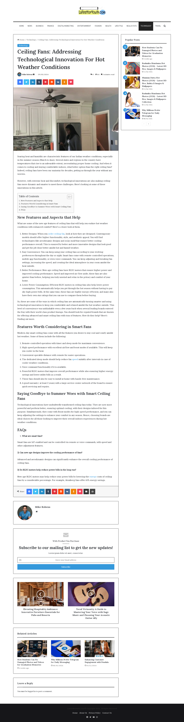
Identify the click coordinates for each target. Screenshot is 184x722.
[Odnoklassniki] (64, 82)
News (30, 26)
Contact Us (107, 713)
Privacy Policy (94, 713)
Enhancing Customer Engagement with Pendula (97, 660)
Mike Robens (27, 74)
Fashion (98, 26)
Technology (145, 26)
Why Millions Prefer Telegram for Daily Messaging (65, 660)
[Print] (92, 491)
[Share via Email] (86, 491)
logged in (32, 691)
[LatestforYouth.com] (92, 11)
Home (21, 26)
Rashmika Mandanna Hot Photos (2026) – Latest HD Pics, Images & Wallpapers (154, 66)
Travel (158, 26)
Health (108, 26)
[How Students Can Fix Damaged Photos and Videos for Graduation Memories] (32, 648)
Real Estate (132, 26)
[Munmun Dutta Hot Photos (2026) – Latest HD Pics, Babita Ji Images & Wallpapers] (132, 82)
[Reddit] (51, 82)
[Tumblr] (39, 82)
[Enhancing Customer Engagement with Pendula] (99, 648)
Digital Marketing (66, 26)
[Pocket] (70, 82)
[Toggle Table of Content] (68, 197)
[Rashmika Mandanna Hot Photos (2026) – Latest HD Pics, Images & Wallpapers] (132, 68)
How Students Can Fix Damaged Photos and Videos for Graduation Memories (30, 662)
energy (93, 476)
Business (40, 26)
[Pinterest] (45, 82)
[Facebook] (20, 82)
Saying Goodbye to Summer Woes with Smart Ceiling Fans (46, 207)
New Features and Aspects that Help (37, 200)
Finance (50, 26)
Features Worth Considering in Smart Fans (39, 204)
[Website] (36, 511)
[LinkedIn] (32, 82)
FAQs (23, 210)
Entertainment (84, 26)
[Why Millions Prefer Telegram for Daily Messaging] (66, 648)
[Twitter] (26, 82)
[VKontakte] (58, 82)
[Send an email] (33, 74)
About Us (83, 713)
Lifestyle (119, 26)
